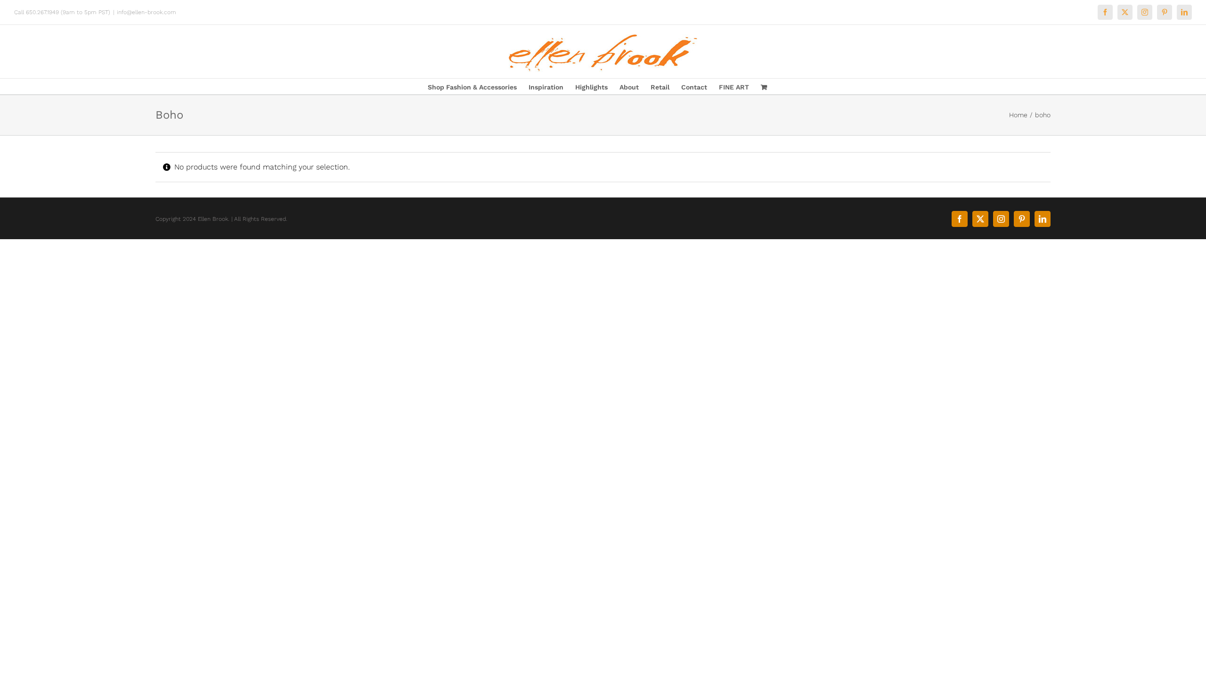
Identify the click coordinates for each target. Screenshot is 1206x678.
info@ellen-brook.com (146, 12)
